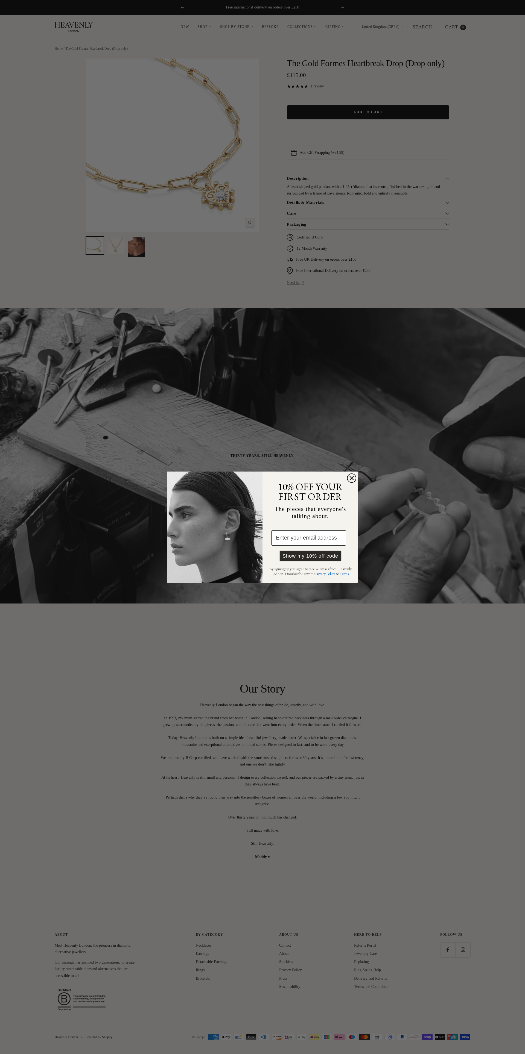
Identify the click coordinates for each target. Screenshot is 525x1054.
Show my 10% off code (310, 556)
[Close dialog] (351, 478)
